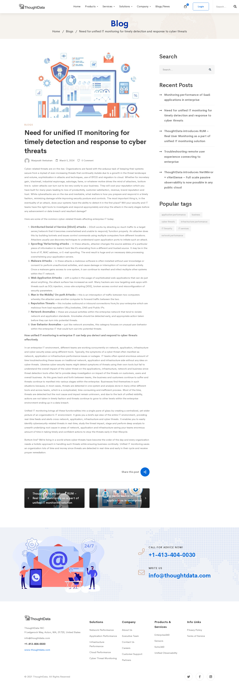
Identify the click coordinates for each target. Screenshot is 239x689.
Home (56, 31)
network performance (172, 235)
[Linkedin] (211, 677)
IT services (183, 228)
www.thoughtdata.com (37, 649)
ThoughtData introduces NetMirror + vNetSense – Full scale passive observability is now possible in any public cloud (188, 179)
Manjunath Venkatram (42, 160)
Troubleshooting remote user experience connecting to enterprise (184, 157)
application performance (174, 214)
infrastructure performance (194, 221)
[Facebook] (200, 677)
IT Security (167, 228)
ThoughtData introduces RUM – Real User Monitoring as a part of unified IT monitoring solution (187, 136)
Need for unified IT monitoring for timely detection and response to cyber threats (188, 115)
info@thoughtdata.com (37, 638)
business (196, 214)
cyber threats (168, 221)
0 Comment (87, 160)
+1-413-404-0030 (34, 643)
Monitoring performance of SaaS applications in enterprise (187, 97)
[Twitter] (189, 677)
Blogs (69, 31)
